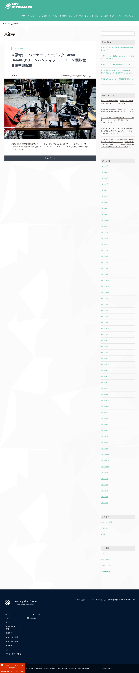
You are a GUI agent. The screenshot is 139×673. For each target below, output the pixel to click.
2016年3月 (104, 503)
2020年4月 (104, 316)
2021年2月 (104, 268)
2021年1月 (104, 274)
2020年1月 (104, 322)
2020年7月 (104, 304)
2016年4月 (104, 497)
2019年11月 (105, 328)
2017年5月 (104, 437)
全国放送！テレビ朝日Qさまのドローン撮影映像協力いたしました (117, 57)
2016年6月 (104, 491)
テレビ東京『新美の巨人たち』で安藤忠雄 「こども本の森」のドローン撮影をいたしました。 (117, 72)
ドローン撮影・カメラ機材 (47, 16)
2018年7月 (104, 376)
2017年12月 (105, 394)
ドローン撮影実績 (76, 16)
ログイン (104, 554)
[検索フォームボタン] (133, 34)
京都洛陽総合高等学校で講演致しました (114, 109)
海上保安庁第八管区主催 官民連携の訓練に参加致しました (117, 49)
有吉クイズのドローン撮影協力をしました (115, 64)
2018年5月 (104, 382)
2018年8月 (104, 370)
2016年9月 (104, 473)
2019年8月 (104, 334)
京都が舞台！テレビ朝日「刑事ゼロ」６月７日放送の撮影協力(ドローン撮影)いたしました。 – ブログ (117, 144)
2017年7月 (104, 424)
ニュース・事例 (106, 522)
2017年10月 (105, 406)
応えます (30, 16)
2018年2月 (104, 388)
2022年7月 (104, 184)
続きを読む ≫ (50, 158)
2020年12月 (105, 280)
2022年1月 (104, 202)
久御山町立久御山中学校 (109, 101)
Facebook (33, 618)
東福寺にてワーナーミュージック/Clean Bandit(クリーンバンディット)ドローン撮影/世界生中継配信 (48, 60)
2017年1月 (104, 449)
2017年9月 (104, 412)
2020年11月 (105, 286)
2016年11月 (105, 461)
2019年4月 (104, 352)
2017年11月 (105, 400)
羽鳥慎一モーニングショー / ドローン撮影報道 (117, 128)
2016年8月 (104, 479)
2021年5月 (104, 250)
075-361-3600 (12, 671)
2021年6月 (104, 244)
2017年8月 (104, 419)
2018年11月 (105, 364)
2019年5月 (104, 346)
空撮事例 (63, 16)
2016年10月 (105, 467)
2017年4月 (104, 442)
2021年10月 (105, 220)
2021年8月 (104, 232)
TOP (23, 16)
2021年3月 (104, 262)
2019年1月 (104, 358)
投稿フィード (105, 559)
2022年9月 (104, 178)
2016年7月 (104, 485)
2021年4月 (104, 256)
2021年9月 (104, 226)
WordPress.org (106, 572)
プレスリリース (106, 528)
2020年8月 (104, 298)
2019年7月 (104, 340)
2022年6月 (104, 190)
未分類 (103, 534)
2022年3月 (104, 196)
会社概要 (104, 16)
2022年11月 (105, 172)
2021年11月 (105, 214)
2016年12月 (105, 455)
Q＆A (112, 16)
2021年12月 (105, 208)
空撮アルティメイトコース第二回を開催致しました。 (117, 80)
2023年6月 (104, 166)
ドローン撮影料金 (92, 16)
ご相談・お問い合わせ (125, 16)
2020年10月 (105, 292)
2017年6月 (104, 430)
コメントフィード (107, 566)
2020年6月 (104, 310)
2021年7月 (104, 238)
